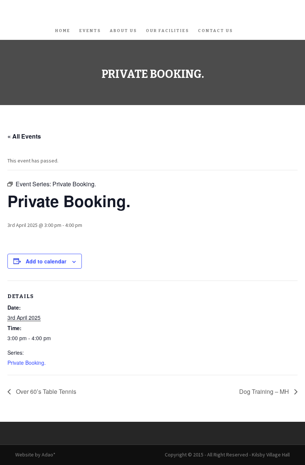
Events (90, 30)
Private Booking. (26, 362)
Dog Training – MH (264, 391)
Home (62, 30)
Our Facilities (167, 30)
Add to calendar (46, 261)
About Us (123, 30)
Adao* (48, 454)
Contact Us (215, 30)
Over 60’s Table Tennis (45, 391)
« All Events (24, 136)
